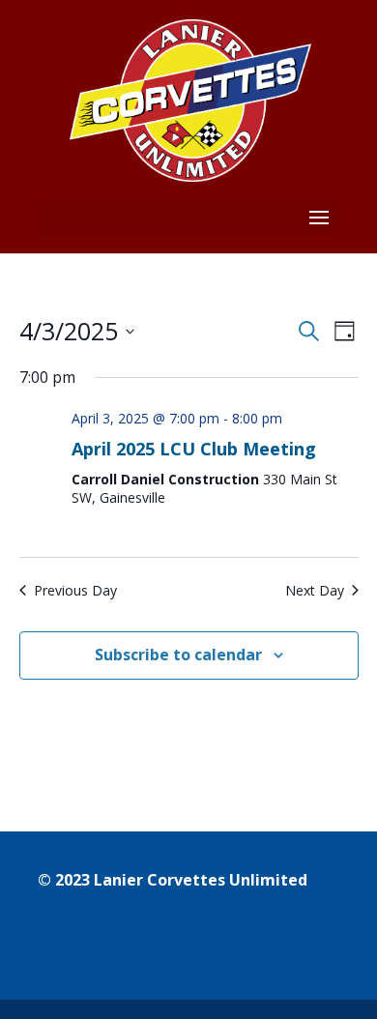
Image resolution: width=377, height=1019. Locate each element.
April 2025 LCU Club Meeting (194, 448)
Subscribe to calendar (178, 654)
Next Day (314, 590)
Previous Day (75, 590)
